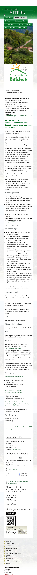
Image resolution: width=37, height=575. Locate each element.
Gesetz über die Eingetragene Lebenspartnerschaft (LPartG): (13, 391)
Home (7, 90)
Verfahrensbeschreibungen (13, 553)
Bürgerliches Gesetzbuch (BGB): (14, 377)
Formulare (8, 555)
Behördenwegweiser (11, 548)
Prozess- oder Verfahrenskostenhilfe (18, 347)
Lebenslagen (9, 552)
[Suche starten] (4, 15)
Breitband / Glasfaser (23, 24)
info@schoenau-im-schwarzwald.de (18, 481)
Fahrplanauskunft (12, 471)
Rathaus (8, 21)
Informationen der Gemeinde (14, 562)
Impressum (9, 545)
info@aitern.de (16, 449)
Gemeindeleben (20, 21)
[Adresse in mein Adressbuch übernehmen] (21, 459)
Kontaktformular (12, 483)
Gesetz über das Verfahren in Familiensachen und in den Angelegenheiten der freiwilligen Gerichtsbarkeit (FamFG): (18, 404)
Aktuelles (8, 17)
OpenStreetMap (12, 469)
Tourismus (9, 24)
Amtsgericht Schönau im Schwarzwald (16, 222)
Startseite (8, 541)
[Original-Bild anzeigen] (11, 525)
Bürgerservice (20, 17)
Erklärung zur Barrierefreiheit (15, 27)
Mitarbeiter (9, 550)
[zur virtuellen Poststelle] (16, 534)
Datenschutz (9, 547)
